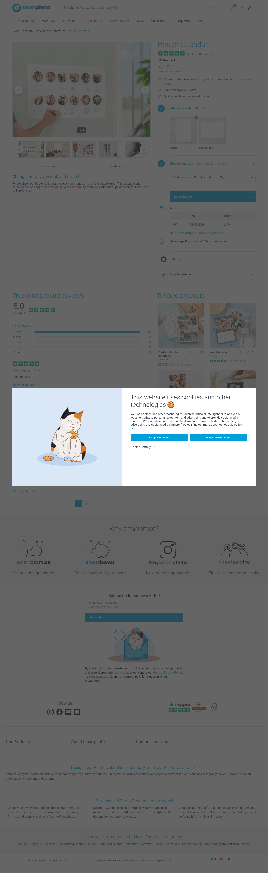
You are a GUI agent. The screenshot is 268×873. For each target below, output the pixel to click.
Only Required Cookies (218, 437)
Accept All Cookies (159, 437)
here (133, 428)
